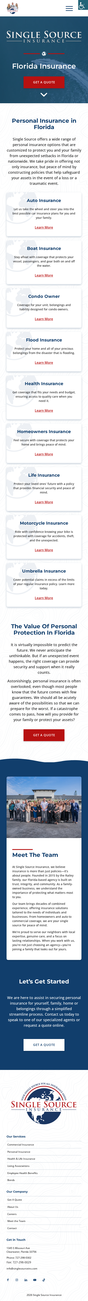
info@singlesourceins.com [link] (22, 1268)
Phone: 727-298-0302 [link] (19, 1257)
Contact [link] (12, 1228)
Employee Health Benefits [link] (22, 1173)
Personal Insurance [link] (18, 1151)
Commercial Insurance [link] (20, 1144)
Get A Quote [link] (14, 1199)
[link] (83, 5)
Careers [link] (12, 1214)
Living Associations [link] (18, 1165)
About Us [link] (12, 1206)
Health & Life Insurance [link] (21, 1158)
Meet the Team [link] (16, 1221)
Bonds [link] (11, 1180)
